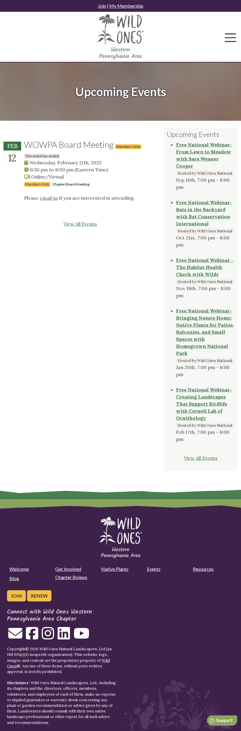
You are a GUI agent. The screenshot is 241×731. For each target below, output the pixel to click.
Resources (203, 569)
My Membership (126, 6)
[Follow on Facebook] (32, 637)
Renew (39, 595)
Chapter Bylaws (71, 577)
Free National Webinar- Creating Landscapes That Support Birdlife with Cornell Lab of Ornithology (204, 404)
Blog (14, 578)
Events (153, 569)
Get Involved (68, 569)
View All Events (80, 224)
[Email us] (15, 637)
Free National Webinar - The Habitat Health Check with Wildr (204, 267)
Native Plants (114, 569)
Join (102, 6)
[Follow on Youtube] (81, 637)
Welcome (19, 569)
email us (49, 198)
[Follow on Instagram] (48, 637)
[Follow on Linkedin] (63, 637)
